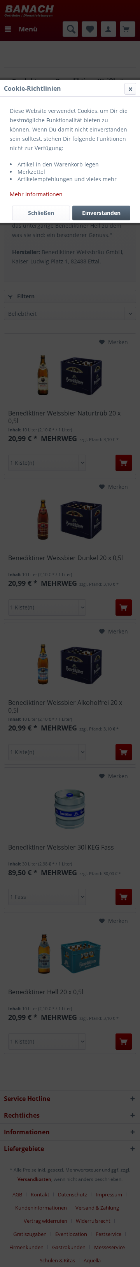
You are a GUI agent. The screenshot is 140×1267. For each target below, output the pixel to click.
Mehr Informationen (36, 194)
